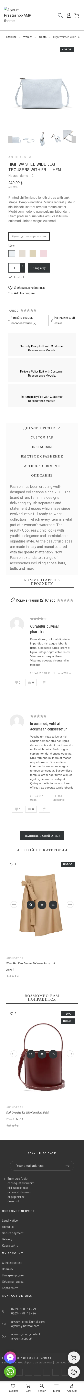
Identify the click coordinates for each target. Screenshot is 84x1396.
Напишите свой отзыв (43, 836)
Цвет (11, 245)
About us (8, 1226)
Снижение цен (12, 1262)
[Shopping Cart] (74, 1357)
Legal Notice (10, 1220)
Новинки (7, 1269)
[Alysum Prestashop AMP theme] (21, 15)
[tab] (42, 475)
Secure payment (12, 1233)
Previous (10, 139)
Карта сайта (10, 1245)
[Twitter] (28, 1372)
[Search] (60, 15)
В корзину (39, 268)
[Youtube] (55, 1372)
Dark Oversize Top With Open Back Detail (27, 1112)
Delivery (7, 1239)
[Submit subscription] (67, 1165)
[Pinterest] (46, 1372)
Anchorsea (20, 157)
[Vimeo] (65, 1372)
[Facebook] (19, 1372)
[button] (26, 288)
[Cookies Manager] (74, 1372)
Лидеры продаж (13, 1275)
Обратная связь (13, 1281)
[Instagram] (37, 1372)
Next (74, 139)
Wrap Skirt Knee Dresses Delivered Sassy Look (30, 963)
